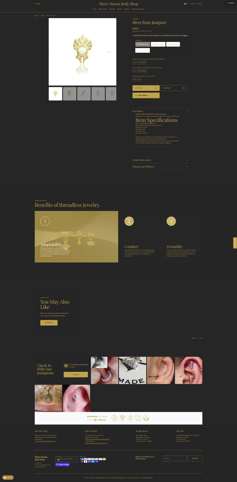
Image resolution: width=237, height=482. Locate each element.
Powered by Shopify (40, 467)
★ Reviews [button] (235, 243)
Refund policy (100, 478)
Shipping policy (120, 478)
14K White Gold (158, 44)
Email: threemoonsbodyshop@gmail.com (97, 439)
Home (36, 15)
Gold (42, 15)
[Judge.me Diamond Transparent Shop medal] (115, 418)
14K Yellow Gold (142, 44)
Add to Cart (167, 88)
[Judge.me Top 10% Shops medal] (146, 418)
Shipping (135, 31)
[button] (38, 4)
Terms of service (89, 478)
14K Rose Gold (173, 44)
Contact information (133, 478)
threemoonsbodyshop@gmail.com (45, 441)
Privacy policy (110, 478)
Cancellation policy (146, 478)
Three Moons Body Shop (41, 465)
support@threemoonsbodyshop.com (96, 443)
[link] (66, 365)
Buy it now (139, 88)
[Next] (200, 338)
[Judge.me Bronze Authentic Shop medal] (138, 418)
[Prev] (194, 338)
